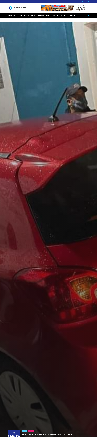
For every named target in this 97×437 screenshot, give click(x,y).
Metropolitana (12, 15)
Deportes (72, 15)
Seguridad (48, 15)
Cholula (20, 15)
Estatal (33, 15)
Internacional (40, 15)
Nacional (26, 15)
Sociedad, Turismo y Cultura (60, 15)
